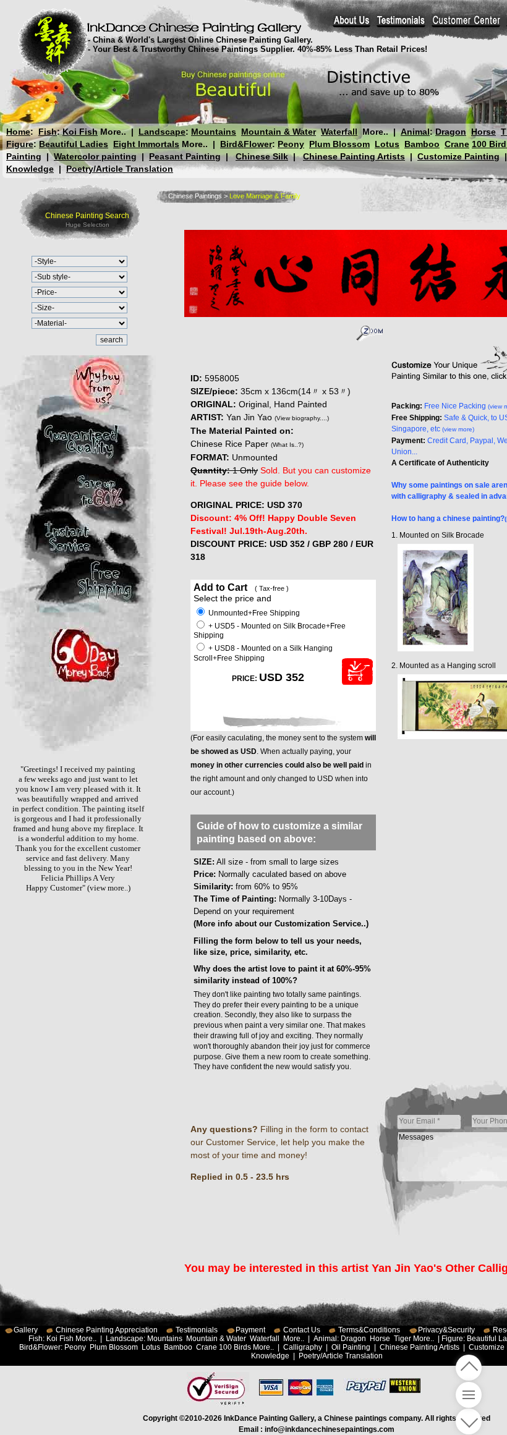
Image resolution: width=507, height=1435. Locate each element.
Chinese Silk (262, 156)
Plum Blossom (339, 144)
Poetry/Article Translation (119, 169)
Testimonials (197, 1330)
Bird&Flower (246, 144)
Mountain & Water (278, 132)
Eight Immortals (146, 144)
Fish (47, 132)
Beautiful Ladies (73, 144)
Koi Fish (80, 132)
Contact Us (301, 1330)
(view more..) (108, 887)
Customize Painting (458, 156)
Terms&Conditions (369, 1330)
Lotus (387, 144)
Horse (483, 132)
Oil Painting (350, 1347)
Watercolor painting (95, 156)
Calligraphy (302, 1347)
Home (18, 132)
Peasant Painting (185, 156)
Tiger (402, 1338)
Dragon (450, 132)
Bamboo (422, 144)
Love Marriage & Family (264, 196)
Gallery (26, 1330)
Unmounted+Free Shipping (253, 613)
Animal (415, 132)
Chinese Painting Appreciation (107, 1330)
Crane (457, 144)
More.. (113, 132)
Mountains (213, 132)
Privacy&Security (446, 1330)
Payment (250, 1330)
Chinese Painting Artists (354, 156)
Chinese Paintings (195, 196)
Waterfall (339, 132)
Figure (19, 144)
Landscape (161, 132)
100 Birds (235, 1347)
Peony (291, 144)
